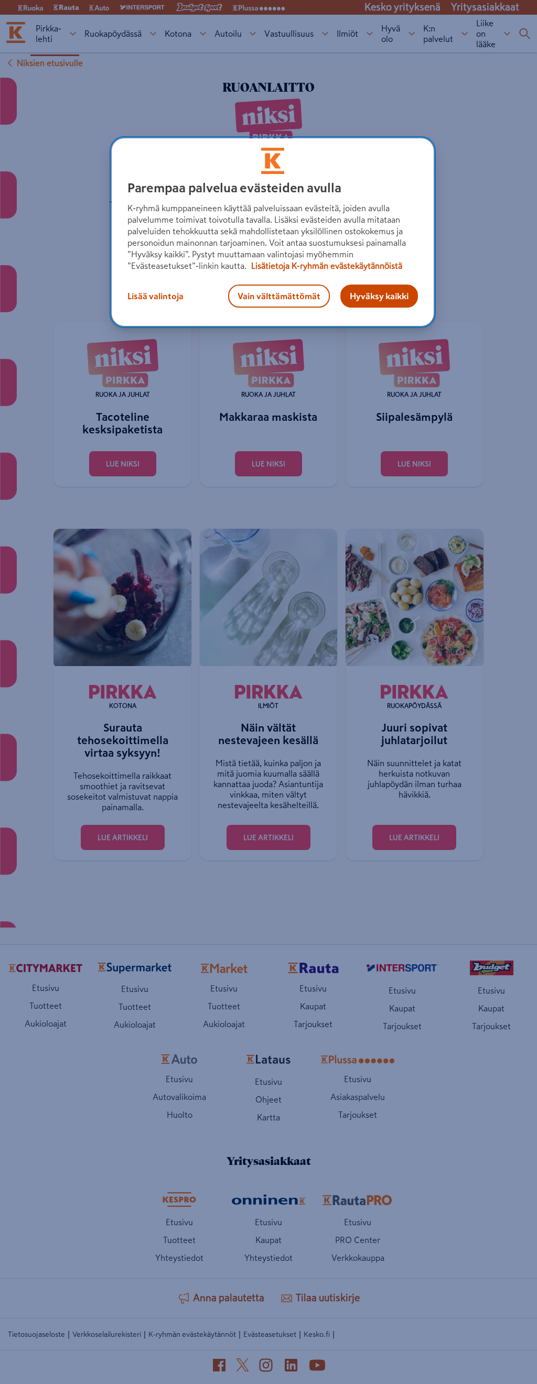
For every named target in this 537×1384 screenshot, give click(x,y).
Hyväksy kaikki (379, 296)
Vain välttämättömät (279, 296)
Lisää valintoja (155, 296)
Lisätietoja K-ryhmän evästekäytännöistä (325, 265)
